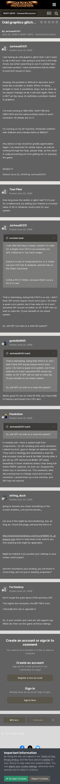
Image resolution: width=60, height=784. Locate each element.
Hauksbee (16, 414)
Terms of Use (48, 756)
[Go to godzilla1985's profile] (5, 342)
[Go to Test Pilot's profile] (5, 191)
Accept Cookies (17, 778)
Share (15, 720)
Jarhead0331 (12, 31)
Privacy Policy (11, 759)
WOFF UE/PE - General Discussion (38, 34)
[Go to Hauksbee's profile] (5, 416)
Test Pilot (15, 189)
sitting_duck (17, 495)
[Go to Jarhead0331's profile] (5, 48)
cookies (46, 759)
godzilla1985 (17, 340)
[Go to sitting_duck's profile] (5, 497)
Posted (20, 50)
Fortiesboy (16, 587)
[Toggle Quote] (7, 238)
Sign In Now (30, 700)
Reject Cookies (39, 778)
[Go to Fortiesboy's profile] (5, 589)
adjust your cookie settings (23, 766)
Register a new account (30, 677)
